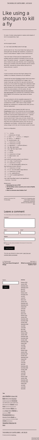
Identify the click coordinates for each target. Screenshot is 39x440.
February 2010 (24, 315)
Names (10, 410)
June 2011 (23, 298)
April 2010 (23, 312)
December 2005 (24, 379)
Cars (10, 400)
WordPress (13, 435)
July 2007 (23, 360)
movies (15, 408)
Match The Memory (7, 408)
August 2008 (23, 343)
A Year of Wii (14, 396)
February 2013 (24, 292)
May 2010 (23, 310)
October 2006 (24, 369)
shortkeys (23, 202)
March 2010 (23, 313)
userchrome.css (9, 420)
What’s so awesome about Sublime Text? (17, 190)
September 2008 (24, 341)
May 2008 (23, 348)
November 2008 (24, 338)
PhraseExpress (7, 111)
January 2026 (24, 284)
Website (6, 236)
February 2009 (24, 332)
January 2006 (24, 378)
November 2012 (24, 294)
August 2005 (23, 383)
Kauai (4, 406)
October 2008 (24, 339)
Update (5, 420)
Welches (11, 423)
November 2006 (24, 367)
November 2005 (24, 381)
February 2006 (24, 376)
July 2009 (23, 325)
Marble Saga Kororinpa (13, 406)
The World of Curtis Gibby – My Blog (15, 432)
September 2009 (24, 324)
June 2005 (23, 386)
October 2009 (24, 322)
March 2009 (23, 331)
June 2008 (23, 346)
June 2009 (23, 327)
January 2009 (24, 334)
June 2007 (23, 362)
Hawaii (12, 404)
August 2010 (23, 306)
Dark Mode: (34, 438)
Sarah (12, 417)
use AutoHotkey (27, 101)
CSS (6, 402)
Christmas (14, 400)
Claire (3, 402)
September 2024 (24, 287)
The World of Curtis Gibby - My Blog (19, 3)
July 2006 (23, 371)
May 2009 (23, 329)
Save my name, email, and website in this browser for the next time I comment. (19, 243)
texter (34, 202)
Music (6, 410)
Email (21, 230)
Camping (7, 400)
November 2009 (24, 320)
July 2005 (23, 385)
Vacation (6, 423)
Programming (30, 198)
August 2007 (23, 359)
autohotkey (32, 199)
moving (4, 410)
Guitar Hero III (7, 404)
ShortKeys (18, 78)
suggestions (16, 101)
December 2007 (24, 353)
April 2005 (23, 388)
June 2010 (23, 308)
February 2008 (24, 350)
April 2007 (23, 364)
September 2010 (24, 305)
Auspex (32, 111)
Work (34, 198)
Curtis (8, 402)
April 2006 (23, 374)
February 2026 (24, 282)
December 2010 (24, 303)
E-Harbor (11, 402)
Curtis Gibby (7, 199)
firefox (17, 402)
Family (14, 402)
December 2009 (24, 318)
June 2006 (23, 373)
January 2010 (24, 317)
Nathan (14, 410)
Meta (12, 408)
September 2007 (24, 357)
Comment (6, 217)
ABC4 (4, 396)
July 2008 (23, 345)
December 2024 (24, 285)
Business (14, 398)
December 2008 (24, 336)
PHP (9, 412)
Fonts (4, 404)
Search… (4, 279)
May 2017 (23, 289)
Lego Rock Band (8, 406)
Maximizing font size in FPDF (14, 185)
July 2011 (23, 296)
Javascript (16, 404)
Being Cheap (9, 398)
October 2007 (24, 355)
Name (5, 230)
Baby (4, 398)
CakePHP (4, 400)
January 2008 (24, 352)
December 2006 (24, 366)
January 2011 (24, 301)
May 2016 (23, 291)
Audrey (8, 396)
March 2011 (23, 299)
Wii (15, 423)
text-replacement (28, 202)
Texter (21, 83)
